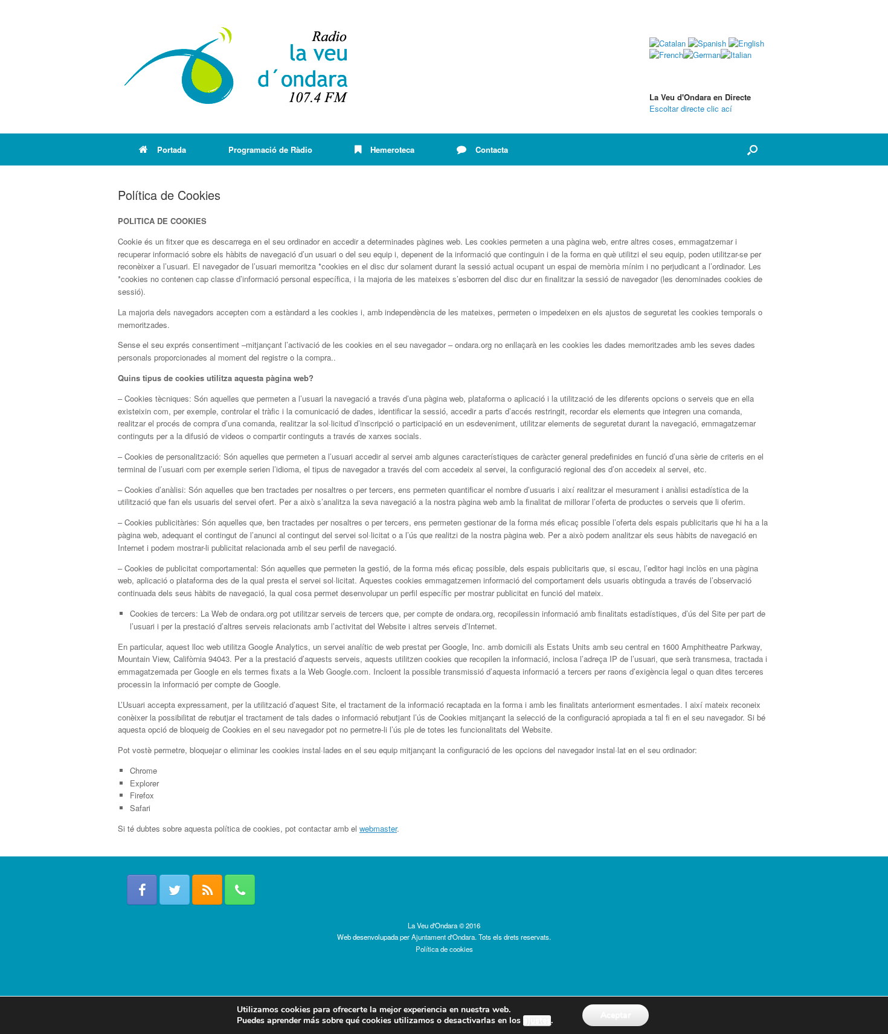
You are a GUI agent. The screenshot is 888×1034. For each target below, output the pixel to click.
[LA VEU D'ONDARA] (237, 66)
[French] (666, 54)
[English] (746, 43)
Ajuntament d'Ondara (443, 937)
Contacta (491, 149)
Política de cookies (444, 949)
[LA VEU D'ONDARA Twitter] (174, 890)
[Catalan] (667, 43)
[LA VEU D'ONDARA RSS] (207, 890)
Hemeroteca (392, 149)
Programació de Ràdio (270, 149)
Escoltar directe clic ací (690, 108)
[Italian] (736, 54)
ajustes (537, 1020)
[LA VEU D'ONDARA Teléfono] (240, 890)
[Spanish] (707, 43)
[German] (702, 54)
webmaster (378, 828)
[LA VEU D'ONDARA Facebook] (142, 890)
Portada (171, 149)
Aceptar (615, 1015)
